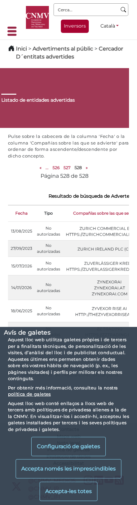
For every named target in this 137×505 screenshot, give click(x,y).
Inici (21, 49)
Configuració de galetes (68, 446)
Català (107, 26)
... (47, 167)
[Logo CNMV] (37, 17)
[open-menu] (14, 31)
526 (56, 167)
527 (67, 167)
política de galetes (29, 394)
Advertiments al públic (63, 49)
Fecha (21, 213)
